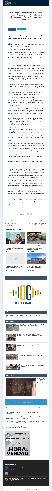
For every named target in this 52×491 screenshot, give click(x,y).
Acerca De (17, 489)
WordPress (35, 487)
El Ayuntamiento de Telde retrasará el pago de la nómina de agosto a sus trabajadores (23, 413)
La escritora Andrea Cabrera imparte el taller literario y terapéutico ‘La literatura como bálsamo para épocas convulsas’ (15, 247)
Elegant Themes (23, 487)
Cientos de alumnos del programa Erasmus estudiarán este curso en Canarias (14, 267)
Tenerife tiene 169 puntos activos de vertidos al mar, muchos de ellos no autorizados (23, 316)
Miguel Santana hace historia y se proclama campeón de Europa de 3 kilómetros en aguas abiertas (25, 408)
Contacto (26, 489)
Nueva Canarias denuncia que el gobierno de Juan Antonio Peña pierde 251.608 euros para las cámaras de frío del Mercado (24, 426)
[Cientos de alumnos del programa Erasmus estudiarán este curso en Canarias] (15, 258)
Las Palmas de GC (18, 22)
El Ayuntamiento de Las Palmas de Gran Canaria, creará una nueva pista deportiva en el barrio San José (36, 267)
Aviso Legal (22, 489)
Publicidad (31, 489)
